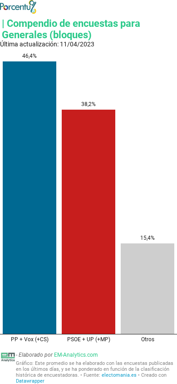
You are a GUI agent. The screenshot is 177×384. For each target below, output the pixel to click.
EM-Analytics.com (76, 355)
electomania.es (119, 375)
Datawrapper (30, 381)
